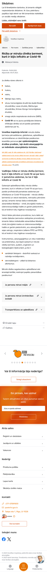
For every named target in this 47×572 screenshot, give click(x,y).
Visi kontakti (14, 524)
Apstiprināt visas (34, 25)
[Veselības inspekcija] (24, 42)
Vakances (7, 450)
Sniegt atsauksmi (23, 379)
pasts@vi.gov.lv (11, 507)
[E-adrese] (7, 516)
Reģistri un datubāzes (12, 436)
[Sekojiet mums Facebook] (4, 539)
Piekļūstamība (9, 474)
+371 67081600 (11, 503)
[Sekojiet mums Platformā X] (9, 539)
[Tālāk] (42, 353)
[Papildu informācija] (14, 516)
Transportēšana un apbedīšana (19, 309)
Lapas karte (8, 481)
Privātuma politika (10, 467)
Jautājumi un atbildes (12, 443)
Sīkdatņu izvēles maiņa (12, 488)
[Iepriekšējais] (5, 353)
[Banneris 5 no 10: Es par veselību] (23, 353)
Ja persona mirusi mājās (16, 285)
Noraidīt (12, 25)
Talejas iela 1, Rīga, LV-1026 (16, 511)
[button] (30, 284)
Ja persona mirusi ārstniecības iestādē (19, 297)
